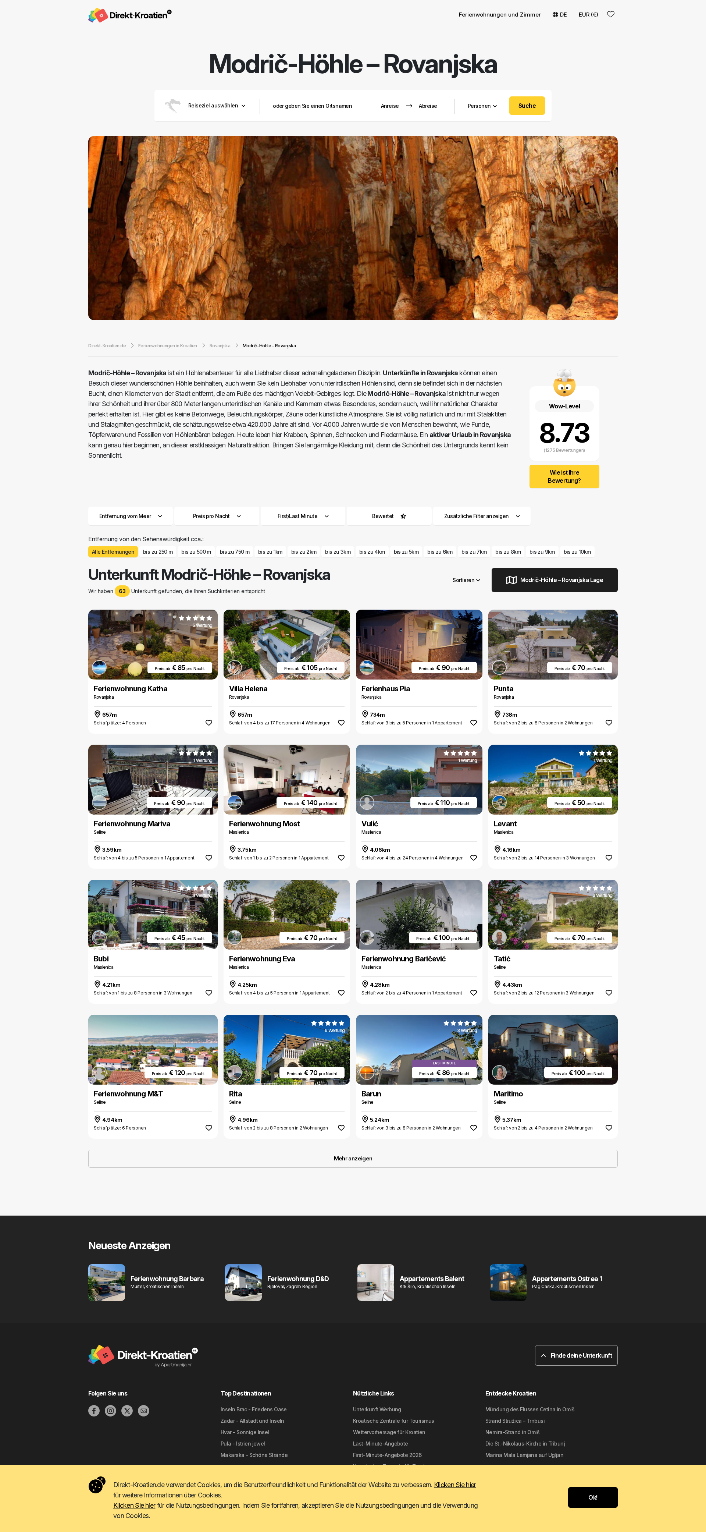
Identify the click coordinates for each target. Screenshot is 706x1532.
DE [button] (563, 14)
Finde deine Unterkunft (581, 1355)
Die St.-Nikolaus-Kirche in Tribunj (525, 1443)
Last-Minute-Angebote (380, 1443)
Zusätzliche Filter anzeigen (477, 516)
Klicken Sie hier (455, 1485)
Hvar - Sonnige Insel (245, 1432)
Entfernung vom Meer (125, 516)
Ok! (592, 1497)
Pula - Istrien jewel (243, 1443)
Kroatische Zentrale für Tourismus (393, 1421)
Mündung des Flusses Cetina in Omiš (529, 1409)
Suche (527, 105)
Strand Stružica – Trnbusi (515, 1421)
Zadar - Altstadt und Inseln (252, 1421)
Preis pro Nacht (211, 516)
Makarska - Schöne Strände (254, 1455)
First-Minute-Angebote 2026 (387, 1455)
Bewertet (383, 516)
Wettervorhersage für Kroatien (389, 1432)
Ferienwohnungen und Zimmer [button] (500, 14)
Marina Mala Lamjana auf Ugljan (524, 1455)
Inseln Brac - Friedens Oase (254, 1409)
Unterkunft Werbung (377, 1409)
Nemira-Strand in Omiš (512, 1432)
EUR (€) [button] (588, 14)
